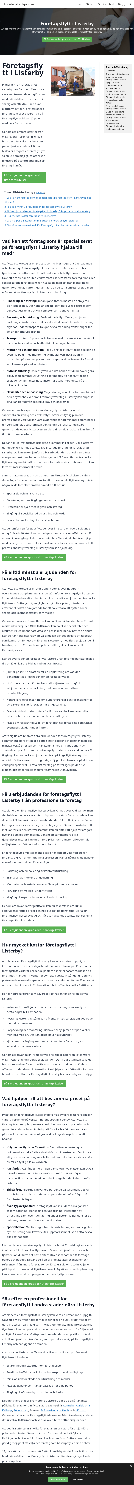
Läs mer (94, 1474)
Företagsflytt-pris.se (19, 4)
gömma (40, 192)
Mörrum (80, 1410)
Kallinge (7, 1410)
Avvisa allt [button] (78, 1479)
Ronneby (68, 1405)
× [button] (131, 1466)
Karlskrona (83, 1405)
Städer (90, 4)
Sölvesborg (21, 1410)
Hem (79, 4)
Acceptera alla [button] (58, 1479)
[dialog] (67, 1474)
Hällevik (64, 1410)
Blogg (121, 4)
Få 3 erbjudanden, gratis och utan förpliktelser (67, 39)
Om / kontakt (106, 4)
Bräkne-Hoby (49, 1410)
